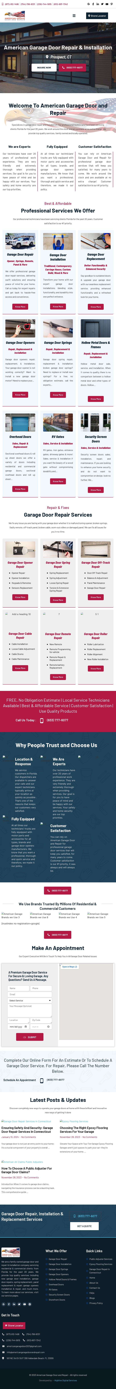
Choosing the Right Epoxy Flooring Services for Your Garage (84, 1129)
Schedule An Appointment (19, 1080)
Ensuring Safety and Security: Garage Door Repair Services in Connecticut (27, 1129)
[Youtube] (24, 1304)
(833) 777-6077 (57, 720)
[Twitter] (19, 1304)
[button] (74, 15)
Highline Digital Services (65, 1380)
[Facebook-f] (9, 1304)
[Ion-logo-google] (3, 1304)
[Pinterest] (30, 1304)
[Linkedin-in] (14, 1304)
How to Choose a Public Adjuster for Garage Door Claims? (26, 1170)
